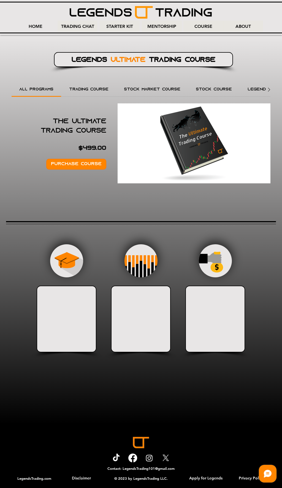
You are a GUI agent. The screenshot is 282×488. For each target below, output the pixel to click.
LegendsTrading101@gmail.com (149, 468)
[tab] (36, 89)
